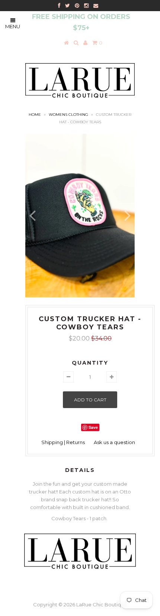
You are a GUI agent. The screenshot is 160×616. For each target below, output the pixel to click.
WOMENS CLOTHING (68, 114)
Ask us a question (114, 442)
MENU (12, 26)
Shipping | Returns (63, 442)
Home (35, 114)
